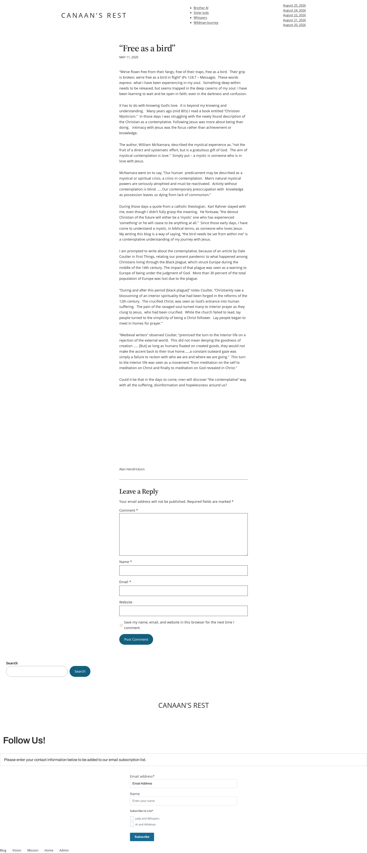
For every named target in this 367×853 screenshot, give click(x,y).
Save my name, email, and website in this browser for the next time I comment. (179, 625)
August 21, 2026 (294, 20)
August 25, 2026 (294, 5)
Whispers (200, 17)
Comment (128, 510)
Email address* (142, 776)
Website (125, 602)
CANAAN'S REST (94, 15)
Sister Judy (201, 13)
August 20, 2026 (294, 25)
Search (12, 663)
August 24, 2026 (294, 10)
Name (125, 561)
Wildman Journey (206, 22)
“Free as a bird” (147, 48)
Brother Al (201, 8)
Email (125, 582)
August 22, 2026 (294, 15)
